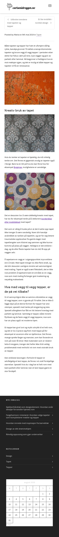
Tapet (38, 34)
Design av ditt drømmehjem (18, 429)
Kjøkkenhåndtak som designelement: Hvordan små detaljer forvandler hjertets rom (29, 408)
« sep (8, 524)
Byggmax (18, 167)
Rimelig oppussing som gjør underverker (24, 434)
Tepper (9, 467)
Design (9, 456)
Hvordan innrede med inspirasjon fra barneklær (27, 423)
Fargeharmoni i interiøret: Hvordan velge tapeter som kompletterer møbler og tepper (28, 416)
